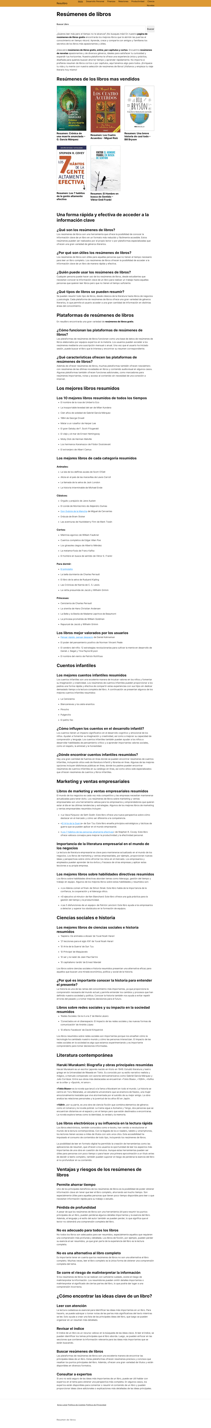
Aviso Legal (62, 1405)
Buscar (150, 29)
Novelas (150, 5)
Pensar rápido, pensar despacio (77, 637)
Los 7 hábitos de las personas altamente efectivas (87, 832)
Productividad (137, 1)
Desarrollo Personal (95, 1)
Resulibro (62, 3)
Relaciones (123, 1)
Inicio (80, 1)
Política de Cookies (77, 1405)
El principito (67, 569)
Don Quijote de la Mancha (74, 511)
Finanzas (111, 1)
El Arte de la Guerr (71, 823)
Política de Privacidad (96, 1405)
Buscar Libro (63, 24)
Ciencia (151, 1)
